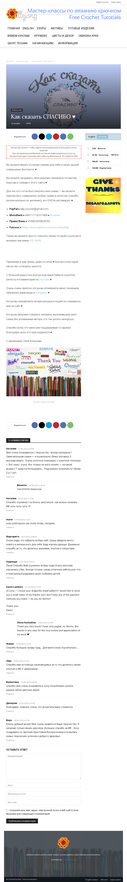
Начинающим (42, 43)
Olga (8, 660)
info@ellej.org (69, 859)
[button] (117, 28)
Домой (9, 61)
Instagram (41, 292)
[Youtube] (29, 2)
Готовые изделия (81, 28)
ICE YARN (35, 240)
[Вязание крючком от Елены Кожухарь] (63, 14)
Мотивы (57, 28)
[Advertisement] (63, 53)
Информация (68, 43)
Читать (114, 155)
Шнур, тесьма (18, 43)
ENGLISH (28, 28)
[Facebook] (8, 2)
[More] (77, 136)
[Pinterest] (18, 2)
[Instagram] (13, 2)
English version (102, 2)
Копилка (55, 215)
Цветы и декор (63, 35)
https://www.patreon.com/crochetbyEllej (45, 227)
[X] (42, 136)
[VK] (63, 136)
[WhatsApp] (70, 136)
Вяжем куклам (18, 35)
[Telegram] (24, 2)
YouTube (44, 279)
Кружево (40, 35)
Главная (14, 28)
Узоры (41, 28)
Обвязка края (88, 35)
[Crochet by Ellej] (63, 843)
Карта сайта (116, 2)
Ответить (10, 477)
